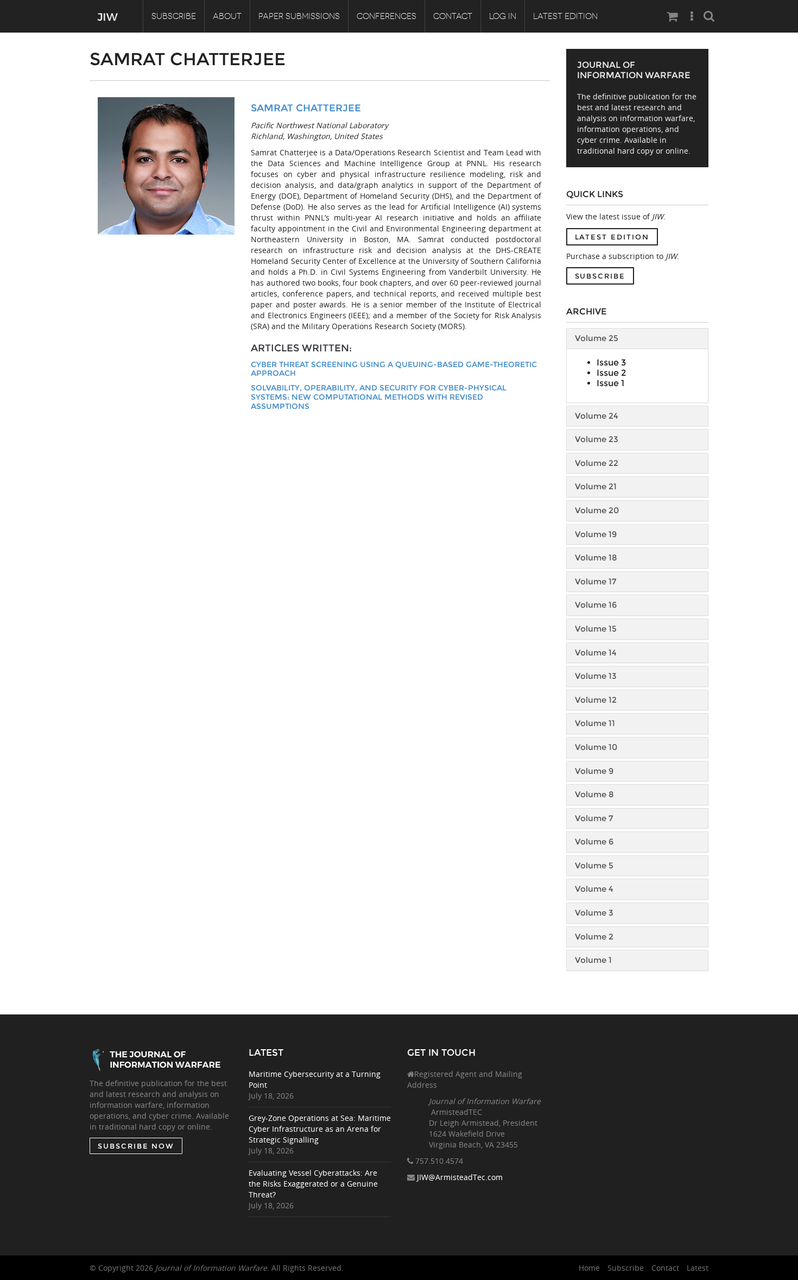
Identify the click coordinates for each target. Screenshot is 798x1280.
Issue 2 (611, 373)
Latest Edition (565, 16)
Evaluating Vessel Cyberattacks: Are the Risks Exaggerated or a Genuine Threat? (313, 1184)
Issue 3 (611, 362)
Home (589, 1268)
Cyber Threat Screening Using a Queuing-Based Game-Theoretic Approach (394, 369)
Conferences (386, 16)
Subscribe (173, 16)
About (227, 16)
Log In (502, 16)
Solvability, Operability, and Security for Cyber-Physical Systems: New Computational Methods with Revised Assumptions (378, 397)
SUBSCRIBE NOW (136, 1146)
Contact (452, 16)
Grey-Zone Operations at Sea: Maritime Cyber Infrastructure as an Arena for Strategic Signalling (320, 1129)
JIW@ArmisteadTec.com (460, 1177)
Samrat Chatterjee (306, 108)
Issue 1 (610, 383)
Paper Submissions (299, 16)
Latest (697, 1268)
